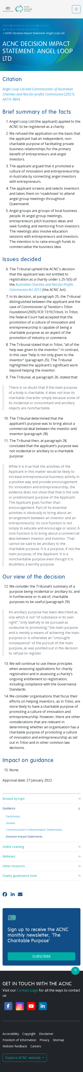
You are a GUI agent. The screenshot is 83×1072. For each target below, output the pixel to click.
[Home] (17, 9)
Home (6, 25)
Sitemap (58, 1040)
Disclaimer (46, 1034)
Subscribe (41, 956)
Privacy (44, 1040)
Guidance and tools (24, 25)
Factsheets (13, 816)
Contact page (27, 990)
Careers (35, 1046)
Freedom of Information (19, 1040)
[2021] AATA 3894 (38, 94)
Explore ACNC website (23, 1057)
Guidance (44, 25)
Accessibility (11, 1034)
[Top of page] (75, 971)
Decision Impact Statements (22, 29)
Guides (10, 823)
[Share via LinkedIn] (13, 894)
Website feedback (15, 1046)
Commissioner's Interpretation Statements (34, 830)
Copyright (29, 1034)
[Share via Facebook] (5, 894)
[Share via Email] (20, 894)
